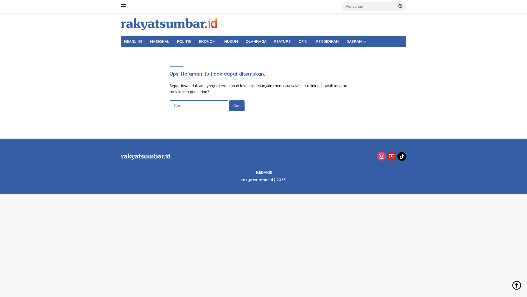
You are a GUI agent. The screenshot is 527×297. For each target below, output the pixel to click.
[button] (400, 6)
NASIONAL (159, 41)
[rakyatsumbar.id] (169, 23)
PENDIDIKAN (327, 41)
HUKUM (231, 41)
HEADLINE (133, 41)
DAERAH (354, 41)
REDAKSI (264, 172)
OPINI (303, 41)
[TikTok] (401, 156)
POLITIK (184, 41)
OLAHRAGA (256, 41)
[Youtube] (391, 156)
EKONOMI (208, 41)
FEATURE (282, 41)
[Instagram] (381, 156)
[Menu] (124, 6)
